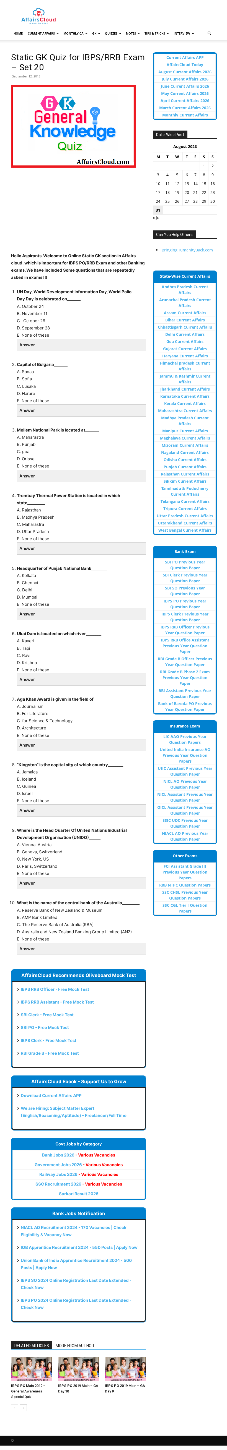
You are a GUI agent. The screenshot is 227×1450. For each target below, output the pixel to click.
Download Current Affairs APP (51, 1095)
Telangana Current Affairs (185, 501)
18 (167, 192)
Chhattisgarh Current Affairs (185, 327)
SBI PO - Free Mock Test (45, 1027)
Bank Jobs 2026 (78, 1155)
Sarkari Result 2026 (79, 1193)
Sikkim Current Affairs (185, 481)
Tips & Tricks (155, 33)
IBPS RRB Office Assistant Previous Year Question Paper (185, 645)
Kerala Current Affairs (185, 403)
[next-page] (23, 1407)
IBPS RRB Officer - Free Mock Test (55, 989)
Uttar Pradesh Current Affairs (185, 515)
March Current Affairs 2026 (185, 107)
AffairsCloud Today (185, 64)
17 (158, 192)
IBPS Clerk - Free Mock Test (48, 1040)
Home (18, 33)
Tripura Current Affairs (185, 508)
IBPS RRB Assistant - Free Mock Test (57, 1002)
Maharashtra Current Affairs (185, 410)
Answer (27, 344)
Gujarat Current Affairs (185, 348)
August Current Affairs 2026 (184, 71)
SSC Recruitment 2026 (78, 1184)
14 (195, 183)
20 (187, 192)
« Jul (157, 217)
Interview (182, 33)
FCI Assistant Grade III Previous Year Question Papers (184, 872)
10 (158, 183)
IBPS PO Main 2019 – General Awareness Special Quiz (28, 1391)
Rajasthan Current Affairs (185, 474)
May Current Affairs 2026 (185, 93)
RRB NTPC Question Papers (185, 885)
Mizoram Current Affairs (185, 445)
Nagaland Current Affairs (185, 452)
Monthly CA (73, 33)
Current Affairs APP (185, 57)
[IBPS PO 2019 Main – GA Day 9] (125, 1369)
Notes (131, 33)
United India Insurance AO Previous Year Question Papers (185, 755)
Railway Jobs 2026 (78, 1174)
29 (204, 201)
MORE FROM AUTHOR (75, 1346)
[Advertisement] (78, 213)
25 (167, 201)
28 (195, 201)
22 (204, 192)
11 (167, 183)
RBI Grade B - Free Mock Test (50, 1053)
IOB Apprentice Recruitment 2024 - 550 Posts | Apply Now (79, 1247)
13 (187, 183)
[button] (209, 33)
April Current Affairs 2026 (185, 100)
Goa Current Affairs (184, 341)
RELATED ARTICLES (31, 1346)
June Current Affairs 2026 (185, 86)
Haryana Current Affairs (185, 355)
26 (177, 201)
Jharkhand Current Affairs (185, 389)
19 (177, 192)
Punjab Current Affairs (185, 466)
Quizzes (111, 33)
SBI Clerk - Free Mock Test (47, 1014)
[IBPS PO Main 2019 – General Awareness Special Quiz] (31, 1369)
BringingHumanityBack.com (187, 250)
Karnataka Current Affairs (185, 396)
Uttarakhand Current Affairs (185, 523)
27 (187, 201)
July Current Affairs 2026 (185, 79)
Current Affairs (41, 33)
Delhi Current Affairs (185, 334)
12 (177, 183)
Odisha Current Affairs (185, 459)
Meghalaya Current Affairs (185, 438)
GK (94, 33)
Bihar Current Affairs (185, 320)
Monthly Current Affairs (185, 115)
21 (195, 192)
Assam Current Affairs (185, 312)
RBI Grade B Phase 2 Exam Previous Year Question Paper (185, 677)
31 (158, 210)
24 (158, 201)
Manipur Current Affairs (185, 430)
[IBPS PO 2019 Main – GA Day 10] (78, 1369)
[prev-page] (14, 1407)
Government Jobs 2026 (79, 1164)
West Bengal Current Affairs (184, 530)
